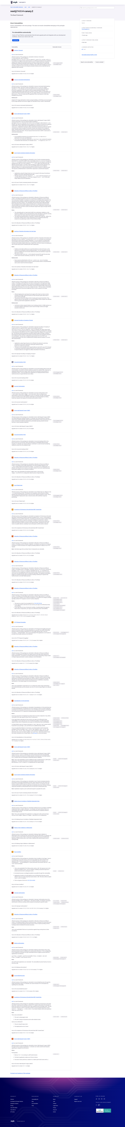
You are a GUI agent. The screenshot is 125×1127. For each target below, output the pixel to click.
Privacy (54, 1107)
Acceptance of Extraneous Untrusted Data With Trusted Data (27, 509)
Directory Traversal (18, 50)
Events (54, 1111)
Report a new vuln (78, 1101)
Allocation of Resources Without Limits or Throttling (25, 190)
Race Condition (17, 851)
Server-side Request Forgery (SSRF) (22, 113)
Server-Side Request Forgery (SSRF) (22, 1038)
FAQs (33, 1105)
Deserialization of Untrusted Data (21, 700)
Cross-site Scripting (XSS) (20, 362)
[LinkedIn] (104, 1099)
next (29, 7)
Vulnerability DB (35, 1099)
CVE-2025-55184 (38, 603)
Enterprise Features (14, 1103)
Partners (12, 1099)
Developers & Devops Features (16, 1101)
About (54, 1099)
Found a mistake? (100, 62)
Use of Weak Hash (18, 485)
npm (26, 7)
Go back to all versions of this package (20, 1073)
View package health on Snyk (89, 54)
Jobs (54, 1101)
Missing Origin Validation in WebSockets (23, 827)
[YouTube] (99, 1099)
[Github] (96, 1105)
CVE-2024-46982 (31, 880)
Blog (32, 1101)
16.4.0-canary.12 (85, 29)
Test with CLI (13, 1109)
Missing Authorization (19, 943)
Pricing (11, 1105)
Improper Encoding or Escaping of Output (23, 320)
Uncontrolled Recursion (19, 975)
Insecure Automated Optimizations (22, 79)
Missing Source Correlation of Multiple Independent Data (26, 801)
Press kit (55, 1109)
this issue (35, 733)
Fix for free (15, 40)
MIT (82, 49)
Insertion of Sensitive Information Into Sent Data (25, 231)
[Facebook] (102, 1099)
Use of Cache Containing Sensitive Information (24, 152)
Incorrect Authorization (19, 386)
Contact (54, 1103)
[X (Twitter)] (96, 1099)
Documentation (35, 1103)
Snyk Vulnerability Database (16, 7)
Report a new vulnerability (87, 62)
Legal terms (55, 1105)
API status (12, 1111)
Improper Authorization (19, 892)
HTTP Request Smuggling (20, 622)
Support (75, 1099)
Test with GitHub (13, 1107)
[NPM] (99, 1105)
